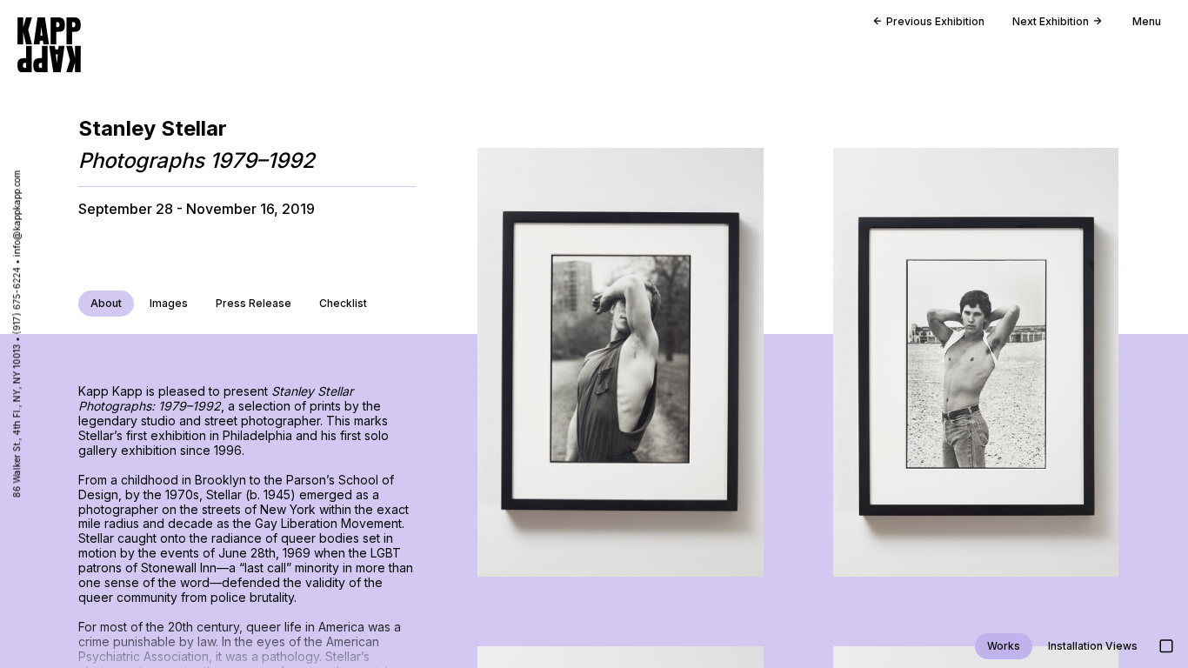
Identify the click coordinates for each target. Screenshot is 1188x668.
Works (1003, 645)
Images (169, 303)
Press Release (253, 303)
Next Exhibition (1050, 21)
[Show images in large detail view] (1166, 646)
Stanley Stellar (152, 128)
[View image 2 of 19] (975, 362)
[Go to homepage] (49, 45)
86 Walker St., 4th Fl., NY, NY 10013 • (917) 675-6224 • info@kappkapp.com (16, 334)
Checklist (343, 303)
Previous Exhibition (935, 21)
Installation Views (1093, 645)
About (106, 303)
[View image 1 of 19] (620, 362)
